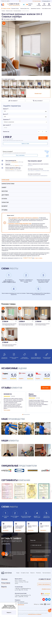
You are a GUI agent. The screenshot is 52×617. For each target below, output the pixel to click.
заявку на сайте (7, 281)
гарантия (17, 165)
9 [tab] (28, 414)
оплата (11, 169)
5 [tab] (25, 414)
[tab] (26, 180)
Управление (6, 119)
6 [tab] (26, 414)
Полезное (38, 572)
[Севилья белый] (5, 93)
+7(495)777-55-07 (27, 258)
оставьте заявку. (38, 258)
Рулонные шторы (15, 8)
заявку (5, 517)
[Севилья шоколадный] (30, 84)
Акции (17, 572)
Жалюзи (4, 579)
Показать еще (38, 93)
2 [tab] (23, 414)
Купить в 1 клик (25, 143)
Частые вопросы (46, 572)
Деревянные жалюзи (35, 8)
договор (29, 516)
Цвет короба (6, 125)
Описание (5, 180)
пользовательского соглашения (34, 614)
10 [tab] (29, 414)
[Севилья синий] (38, 84)
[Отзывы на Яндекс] (45, 594)
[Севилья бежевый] (13, 93)
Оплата (4, 198)
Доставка (5, 195)
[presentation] (25, 111)
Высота (5, 114)
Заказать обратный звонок (44, 584)
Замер (4, 187)
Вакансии (22, 604)
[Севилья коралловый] (22, 93)
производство (14, 161)
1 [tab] (22, 414)
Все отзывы (45, 387)
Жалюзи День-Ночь (24, 8)
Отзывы (4, 210)
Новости (32, 572)
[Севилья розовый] (13, 84)
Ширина (5, 108)
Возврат (5, 206)
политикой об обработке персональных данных (40, 556)
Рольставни (5, 583)
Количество (6, 131)
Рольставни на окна (46, 8)
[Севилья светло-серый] (5, 84)
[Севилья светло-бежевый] (46, 84)
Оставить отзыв (25, 572)
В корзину (42, 138)
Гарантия (5, 202)
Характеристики (8, 183)
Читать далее (7, 410)
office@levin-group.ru (46, 588)
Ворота (4, 586)
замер (16, 516)
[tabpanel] (26, 48)
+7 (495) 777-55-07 (14, 4)
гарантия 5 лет (46, 517)
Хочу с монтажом (20, 155)
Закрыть (9, 612)
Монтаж (5, 191)
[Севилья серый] (22, 84)
